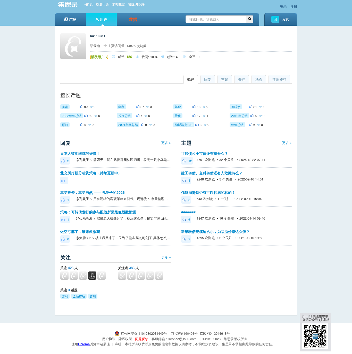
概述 (190, 79)
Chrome (84, 343)
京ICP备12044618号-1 (216, 333)
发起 (286, 19)
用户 (103, 19)
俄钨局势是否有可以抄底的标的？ (208, 192)
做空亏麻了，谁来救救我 (80, 231)
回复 (207, 79)
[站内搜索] (249, 19)
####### (188, 211)
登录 (283, 6)
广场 (72, 19)
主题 (224, 79)
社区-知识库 (136, 4)
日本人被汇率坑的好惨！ (80, 153)
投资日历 (102, 4)
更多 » (166, 142)
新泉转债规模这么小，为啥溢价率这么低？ (215, 231)
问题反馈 (141, 338)
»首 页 (88, 4)
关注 (241, 79)
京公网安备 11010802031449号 (144, 333)
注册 (293, 6)
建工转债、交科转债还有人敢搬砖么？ (211, 172)
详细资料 (279, 79)
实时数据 (118, 4)
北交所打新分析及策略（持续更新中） (91, 172)
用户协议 (108, 338)
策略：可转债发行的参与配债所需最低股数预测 (98, 211)
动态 (258, 79)
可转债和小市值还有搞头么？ (204, 153)
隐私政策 (125, 338)
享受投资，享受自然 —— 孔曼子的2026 (92, 192)
